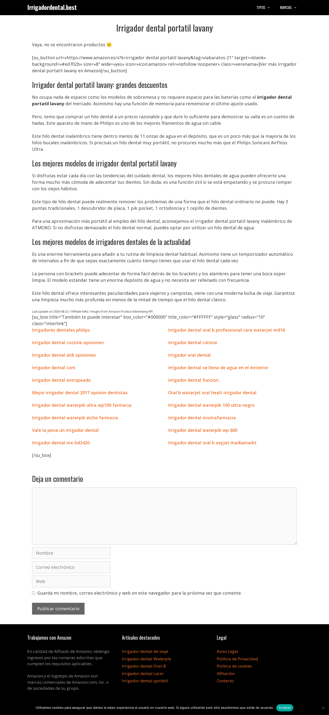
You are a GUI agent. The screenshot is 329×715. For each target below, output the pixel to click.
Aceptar (285, 707)
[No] (323, 707)
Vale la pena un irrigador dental (65, 430)
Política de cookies (234, 666)
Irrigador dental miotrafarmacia (202, 417)
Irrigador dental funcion (193, 380)
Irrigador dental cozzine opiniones (68, 342)
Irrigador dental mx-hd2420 (61, 443)
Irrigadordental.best (52, 7)
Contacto (225, 680)
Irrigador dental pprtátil (145, 680)
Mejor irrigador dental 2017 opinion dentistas (80, 392)
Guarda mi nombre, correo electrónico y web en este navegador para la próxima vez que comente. (139, 593)
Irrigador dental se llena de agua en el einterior (218, 367)
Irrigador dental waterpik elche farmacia (75, 417)
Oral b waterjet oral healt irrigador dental (212, 392)
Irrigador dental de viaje (145, 651)
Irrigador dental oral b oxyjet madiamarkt (212, 443)
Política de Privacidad (237, 659)
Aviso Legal (227, 651)
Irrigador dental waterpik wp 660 (202, 430)
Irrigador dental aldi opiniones (64, 355)
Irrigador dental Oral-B (144, 666)
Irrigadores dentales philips (61, 330)
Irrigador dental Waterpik (146, 659)
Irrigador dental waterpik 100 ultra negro (211, 405)
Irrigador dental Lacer (143, 673)
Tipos (261, 7)
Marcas (286, 7)
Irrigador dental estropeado (61, 380)
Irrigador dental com (53, 367)
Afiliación (226, 673)
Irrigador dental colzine (192, 342)
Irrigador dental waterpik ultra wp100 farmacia (82, 405)
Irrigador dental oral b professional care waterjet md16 (226, 330)
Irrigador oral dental (189, 355)
